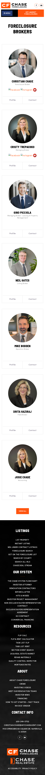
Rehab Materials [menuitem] (22, 657)
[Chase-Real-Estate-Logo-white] (23, 761)
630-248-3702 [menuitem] (22, 721)
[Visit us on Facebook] (36, 5)
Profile (12, 100)
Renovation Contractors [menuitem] (22, 588)
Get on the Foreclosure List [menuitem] (22, 554)
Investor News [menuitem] (22, 695)
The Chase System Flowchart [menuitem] (22, 581)
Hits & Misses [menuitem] (22, 596)
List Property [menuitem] (22, 540)
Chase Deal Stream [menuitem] (22, 565)
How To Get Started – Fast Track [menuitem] (22, 702)
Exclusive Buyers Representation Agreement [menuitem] (22, 611)
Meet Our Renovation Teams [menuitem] (22, 691)
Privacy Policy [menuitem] (29, 768)
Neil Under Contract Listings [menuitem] (22, 547)
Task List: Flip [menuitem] (22, 643)
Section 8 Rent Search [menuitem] (22, 650)
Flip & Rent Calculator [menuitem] (22, 639)
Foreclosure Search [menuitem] (22, 551)
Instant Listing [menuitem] (22, 543)
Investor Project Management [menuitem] (22, 599)
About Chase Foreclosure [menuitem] (22, 680)
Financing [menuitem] (22, 698)
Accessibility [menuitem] (14, 768)
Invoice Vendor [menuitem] (22, 706)
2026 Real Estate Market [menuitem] (22, 654)
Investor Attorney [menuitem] (22, 585)
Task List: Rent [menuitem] (22, 646)
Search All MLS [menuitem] (22, 562)
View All (22, 511)
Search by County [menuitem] (22, 558)
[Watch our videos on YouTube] (41, 5)
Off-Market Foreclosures (30, 13)
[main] (22, 268)
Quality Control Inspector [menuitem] (22, 661)
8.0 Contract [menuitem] (22, 616)
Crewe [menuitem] (22, 684)
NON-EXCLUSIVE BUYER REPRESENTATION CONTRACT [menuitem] (22, 604)
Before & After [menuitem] (22, 592)
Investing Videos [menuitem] (22, 687)
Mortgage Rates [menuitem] (22, 665)
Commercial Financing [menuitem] (22, 620)
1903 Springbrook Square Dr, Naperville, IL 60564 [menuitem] (22, 730)
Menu (7, 13)
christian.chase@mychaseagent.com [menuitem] (22, 725)
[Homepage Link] (14, 5)
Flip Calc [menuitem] (22, 635)
